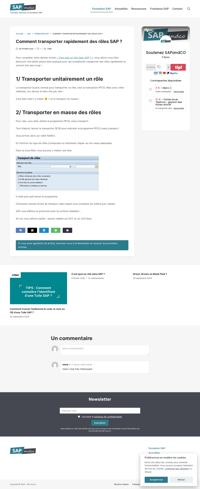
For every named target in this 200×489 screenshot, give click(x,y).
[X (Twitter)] (32, 230)
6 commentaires (96, 278)
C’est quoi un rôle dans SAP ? (88, 273)
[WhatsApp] (55, 230)
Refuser (181, 479)
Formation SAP (101, 8)
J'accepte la (101, 416)
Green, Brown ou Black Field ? (150, 273)
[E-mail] (67, 230)
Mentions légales (121, 484)
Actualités (121, 8)
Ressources (138, 8)
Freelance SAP (159, 8)
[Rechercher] (188, 8)
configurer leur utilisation (177, 468)
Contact (177, 8)
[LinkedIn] (44, 230)
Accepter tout (156, 479)
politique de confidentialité (108, 416)
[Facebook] (20, 230)
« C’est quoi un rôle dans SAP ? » (75, 57)
